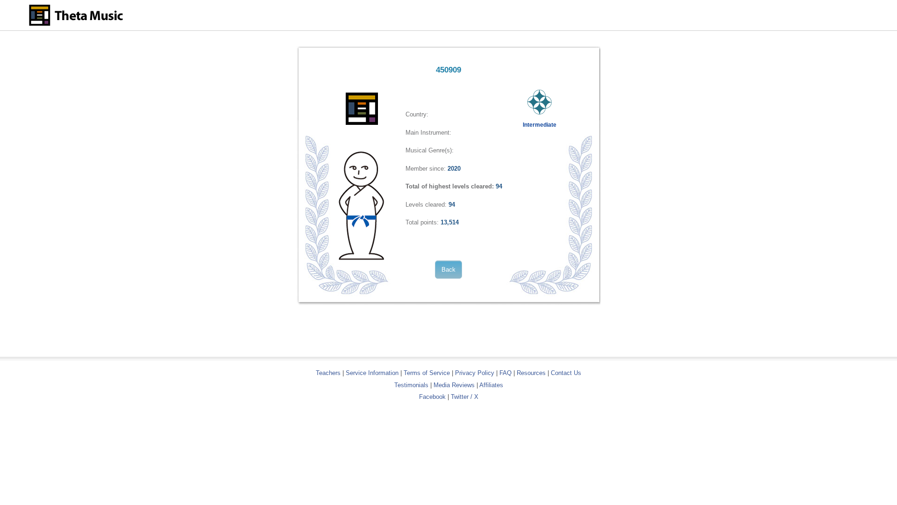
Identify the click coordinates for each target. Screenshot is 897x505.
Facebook (432, 396)
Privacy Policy (474, 372)
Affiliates (491, 385)
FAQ (505, 372)
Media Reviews (454, 385)
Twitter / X (464, 396)
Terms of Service (427, 372)
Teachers (329, 372)
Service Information (372, 372)
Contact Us (566, 372)
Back (448, 269)
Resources (531, 372)
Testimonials (411, 385)
